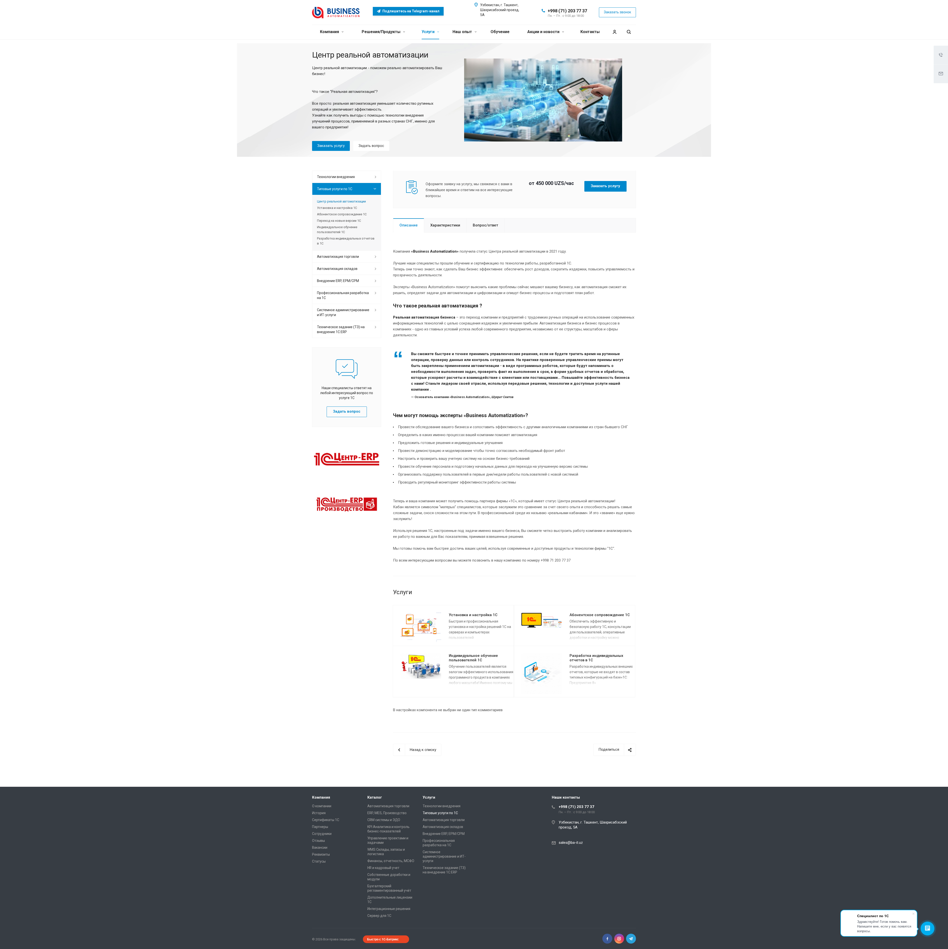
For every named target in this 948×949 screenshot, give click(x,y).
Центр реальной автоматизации (341, 201)
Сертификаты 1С (325, 820)
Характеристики (445, 225)
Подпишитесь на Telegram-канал (410, 11)
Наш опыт (463, 31)
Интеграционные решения (388, 909)
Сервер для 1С (379, 916)
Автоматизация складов (337, 269)
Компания (330, 31)
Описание (408, 225)
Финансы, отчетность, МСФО (390, 861)
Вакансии (319, 847)
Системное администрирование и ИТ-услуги (343, 312)
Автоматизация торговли (338, 257)
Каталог (374, 797)
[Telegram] (631, 939)
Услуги (428, 31)
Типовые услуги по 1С (334, 189)
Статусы (319, 861)
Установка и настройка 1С (473, 615)
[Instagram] (619, 939)
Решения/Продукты (381, 31)
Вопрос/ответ (485, 225)
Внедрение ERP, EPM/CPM (338, 281)
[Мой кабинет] (614, 32)
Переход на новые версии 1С (339, 220)
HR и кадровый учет (383, 868)
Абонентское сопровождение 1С (600, 615)
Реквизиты (321, 854)
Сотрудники (322, 834)
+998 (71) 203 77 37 (567, 10)
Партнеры (320, 827)
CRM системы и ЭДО (383, 820)
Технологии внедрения (336, 177)
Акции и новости (543, 31)
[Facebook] (607, 939)
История (319, 813)
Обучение (500, 31)
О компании (321, 806)
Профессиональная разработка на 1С (343, 295)
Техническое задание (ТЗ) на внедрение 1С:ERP (341, 329)
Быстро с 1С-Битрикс (383, 939)
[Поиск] (629, 32)
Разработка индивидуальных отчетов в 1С (346, 241)
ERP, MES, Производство (387, 813)
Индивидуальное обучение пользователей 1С (473, 658)
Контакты (590, 31)
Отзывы (318, 841)
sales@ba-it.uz (571, 842)
